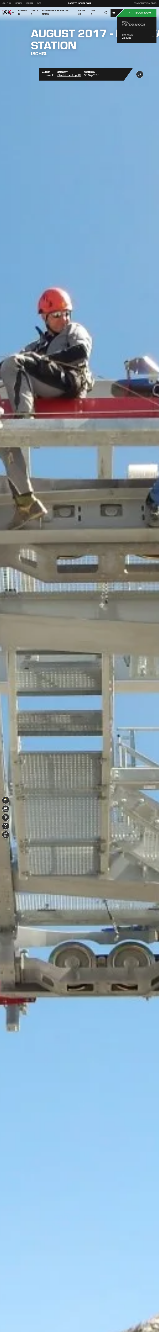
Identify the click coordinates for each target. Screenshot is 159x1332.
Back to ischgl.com (79, 3)
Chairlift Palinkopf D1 (69, 75)
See (39, 3)
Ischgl (18, 3)
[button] (106, 13)
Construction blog (145, 3)
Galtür (7, 3)
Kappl (29, 3)
